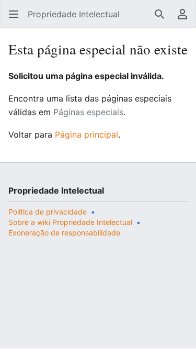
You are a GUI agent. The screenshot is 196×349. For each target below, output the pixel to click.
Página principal (86, 134)
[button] (13, 14)
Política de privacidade (47, 211)
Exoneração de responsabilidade (64, 232)
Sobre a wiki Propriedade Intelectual (70, 222)
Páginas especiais (88, 112)
